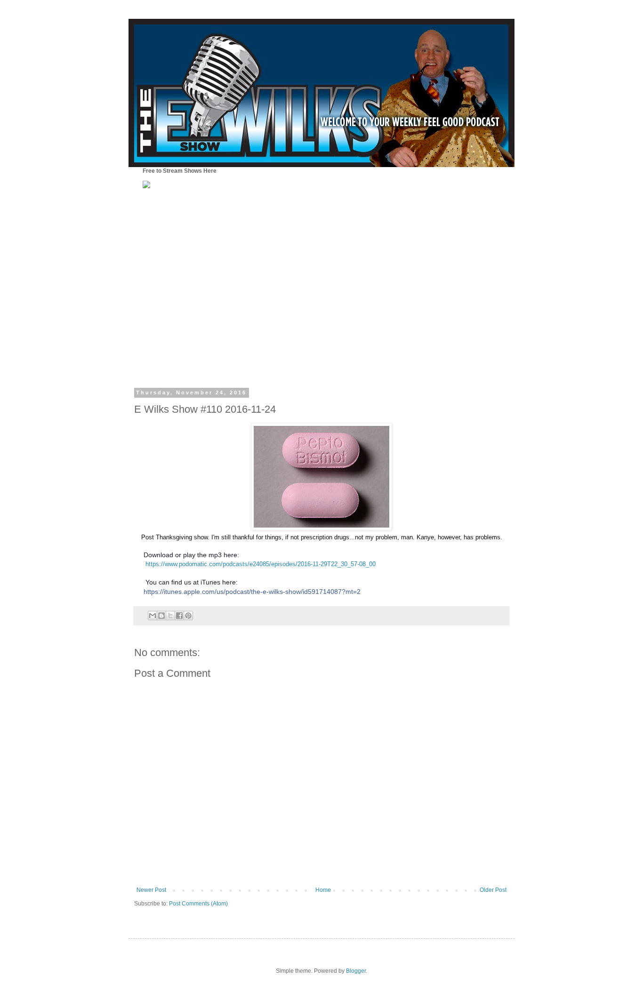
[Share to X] (170, 615)
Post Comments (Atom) (198, 903)
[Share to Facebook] (179, 615)
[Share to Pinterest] (188, 615)
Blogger (356, 971)
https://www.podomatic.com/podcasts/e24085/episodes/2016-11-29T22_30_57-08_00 (260, 564)
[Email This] (152, 615)
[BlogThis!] (161, 615)
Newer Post (151, 890)
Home (323, 890)
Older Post (493, 890)
